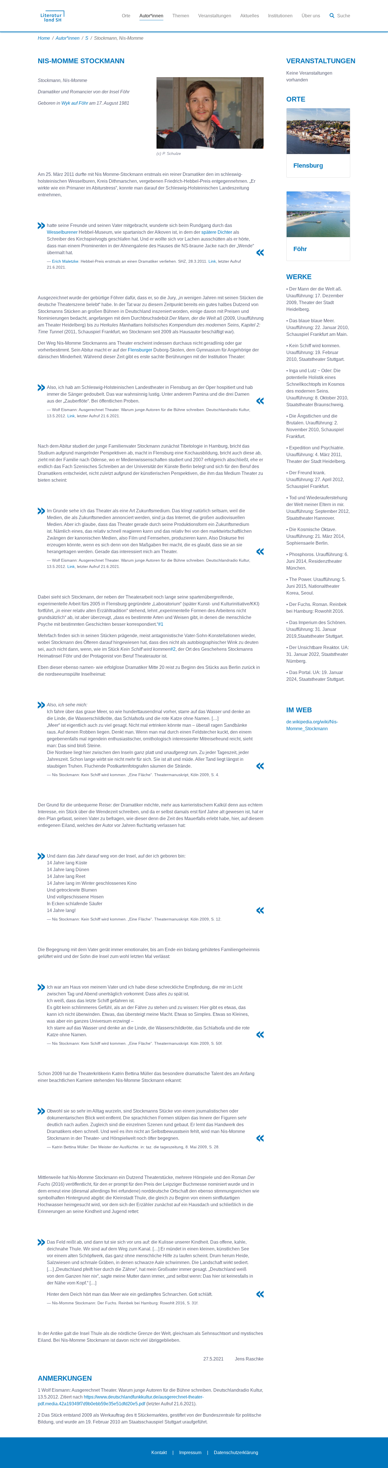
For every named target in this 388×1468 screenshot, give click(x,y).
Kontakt (159, 1452)
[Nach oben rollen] (375, 1455)
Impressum (190, 1452)
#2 (173, 649)
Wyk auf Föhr (75, 103)
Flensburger (140, 349)
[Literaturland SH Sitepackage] (52, 15)
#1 (160, 624)
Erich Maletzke (65, 261)
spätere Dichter (216, 232)
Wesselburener (62, 232)
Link (212, 261)
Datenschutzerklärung (236, 1452)
